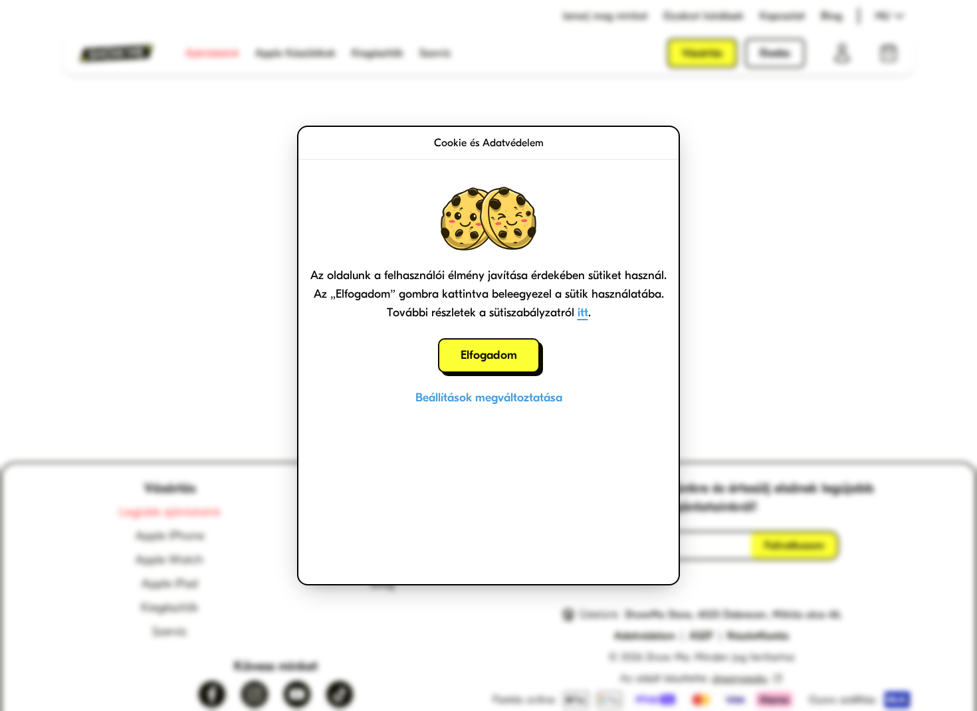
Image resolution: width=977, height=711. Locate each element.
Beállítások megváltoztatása (488, 398)
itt (583, 313)
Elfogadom (489, 355)
